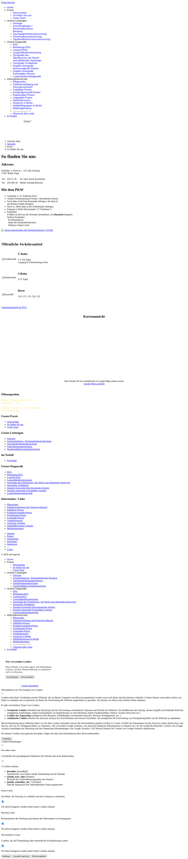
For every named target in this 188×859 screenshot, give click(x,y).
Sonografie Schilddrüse (25, 63)
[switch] (3, 761)
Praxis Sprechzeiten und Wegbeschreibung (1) (28, 230)
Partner (10, 536)
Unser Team (19, 18)
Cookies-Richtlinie (29, 685)
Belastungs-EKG (21, 47)
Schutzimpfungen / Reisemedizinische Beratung (23, 29)
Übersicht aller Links (23, 113)
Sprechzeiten (20, 12)
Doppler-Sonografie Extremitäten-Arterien (24, 72)
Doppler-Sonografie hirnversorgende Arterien (26, 67)
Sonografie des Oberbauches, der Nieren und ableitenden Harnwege (27, 58)
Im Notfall (12, 116)
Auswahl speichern (21, 856)
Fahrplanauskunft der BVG (14, 307)
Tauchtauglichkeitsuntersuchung (30, 34)
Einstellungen (12, 677)
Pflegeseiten (19, 81)
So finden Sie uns (22, 15)
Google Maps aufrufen (94, 383)
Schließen (6, 739)
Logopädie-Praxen (22, 97)
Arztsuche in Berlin (23, 103)
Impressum (12, 544)
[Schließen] (2, 693)
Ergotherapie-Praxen (24, 95)
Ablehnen (6, 856)
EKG (15, 44)
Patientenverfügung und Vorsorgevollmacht (25, 85)
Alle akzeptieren (39, 856)
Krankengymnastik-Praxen (27, 92)
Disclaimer (12, 541)
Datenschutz (13, 539)
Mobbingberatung (22, 108)
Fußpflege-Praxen (22, 89)
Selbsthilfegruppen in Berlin (27, 105)
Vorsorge (17, 23)
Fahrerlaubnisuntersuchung (27, 36)
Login (10, 549)
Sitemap (11, 533)
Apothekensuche (22, 100)
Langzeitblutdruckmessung (27, 52)
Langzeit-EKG (20, 50)
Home (10, 7)
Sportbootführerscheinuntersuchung (31, 39)
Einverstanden (27, 677)
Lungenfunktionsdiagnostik (27, 76)
